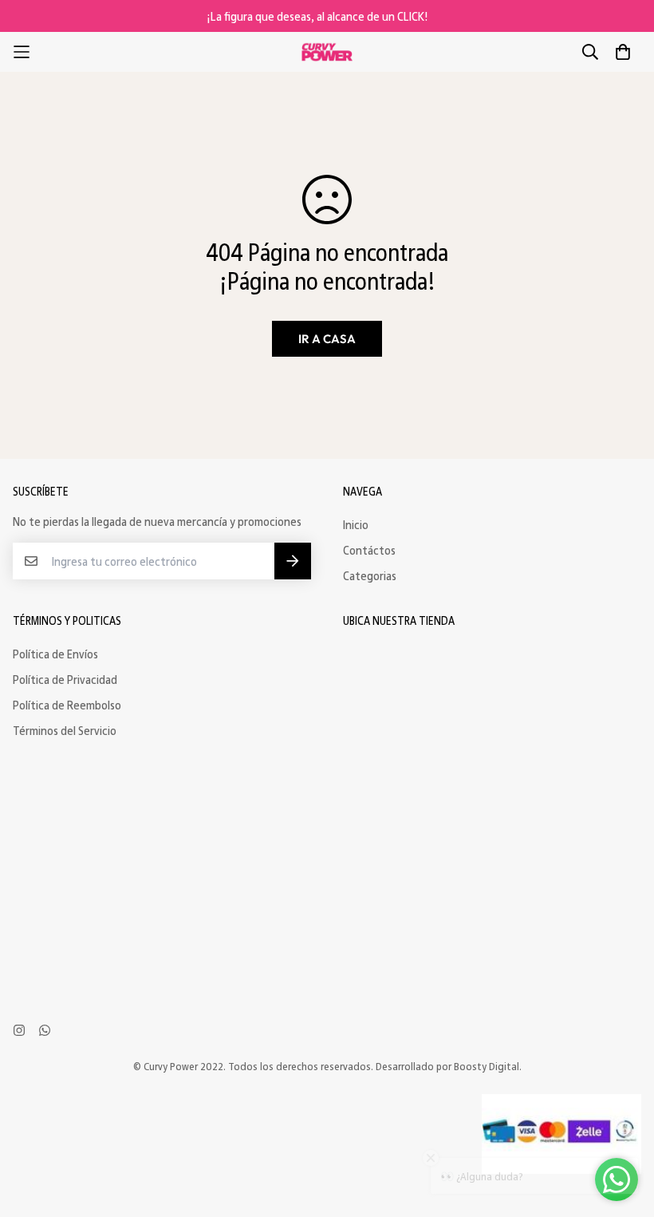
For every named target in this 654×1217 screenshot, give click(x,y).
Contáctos (369, 550)
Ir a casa (327, 338)
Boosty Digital (486, 1065)
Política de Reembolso (67, 704)
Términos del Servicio (64, 730)
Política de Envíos (55, 653)
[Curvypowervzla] (327, 52)
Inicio (355, 524)
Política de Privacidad (65, 679)
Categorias (369, 575)
